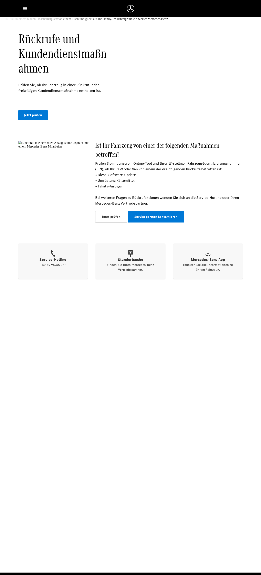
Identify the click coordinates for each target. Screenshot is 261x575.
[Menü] (24, 8)
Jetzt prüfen (33, 115)
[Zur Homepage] (130, 8)
